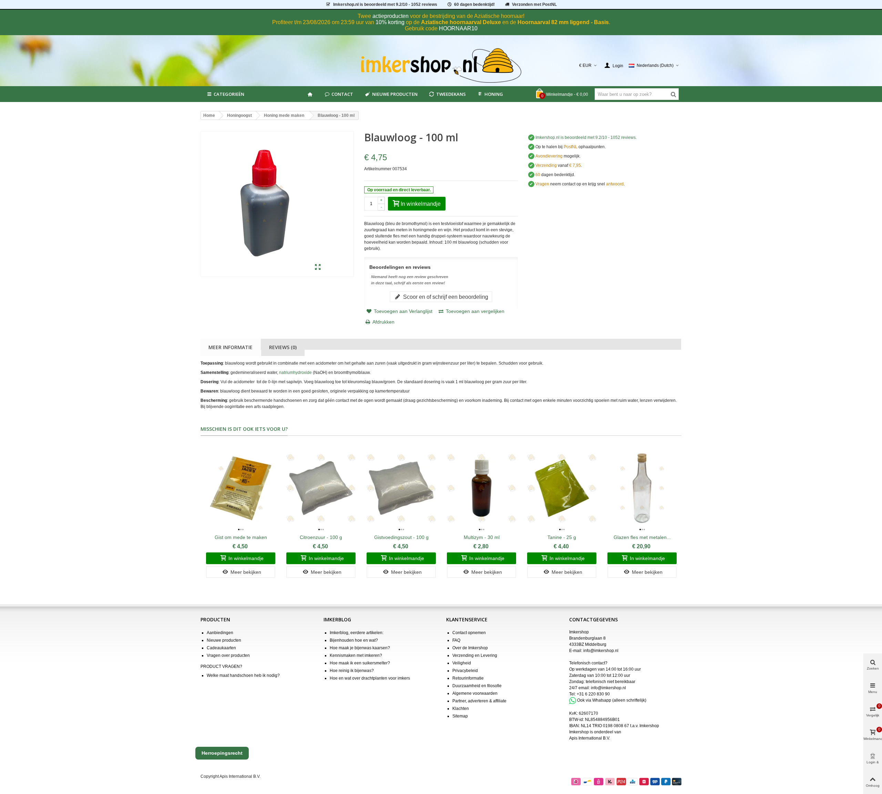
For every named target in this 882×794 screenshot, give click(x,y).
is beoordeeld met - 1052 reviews (385, 4)
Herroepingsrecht (222, 753)
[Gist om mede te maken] (240, 488)
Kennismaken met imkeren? (356, 655)
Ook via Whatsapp (594, 700)
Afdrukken (383, 322)
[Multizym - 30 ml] (481, 488)
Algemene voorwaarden (475, 693)
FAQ (456, 640)
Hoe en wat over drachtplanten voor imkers (370, 678)
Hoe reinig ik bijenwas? (352, 670)
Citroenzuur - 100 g (321, 537)
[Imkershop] (441, 65)
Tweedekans (451, 94)
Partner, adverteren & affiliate (479, 701)
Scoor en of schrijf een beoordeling (445, 297)
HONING (493, 94)
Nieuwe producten (395, 94)
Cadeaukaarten (221, 647)
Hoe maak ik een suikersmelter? (360, 663)
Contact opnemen (469, 632)
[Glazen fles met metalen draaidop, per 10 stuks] (642, 488)
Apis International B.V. (589, 738)
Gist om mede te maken (241, 537)
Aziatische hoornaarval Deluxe (461, 22)
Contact (342, 94)
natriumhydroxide (295, 372)
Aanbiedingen (220, 632)
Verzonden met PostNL (534, 4)
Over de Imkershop (470, 647)
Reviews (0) (283, 347)
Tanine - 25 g (561, 537)
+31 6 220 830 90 (593, 694)
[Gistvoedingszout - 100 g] (401, 488)
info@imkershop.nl (600, 650)
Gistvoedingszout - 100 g (401, 537)
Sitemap (460, 716)
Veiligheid (461, 663)
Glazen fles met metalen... (642, 537)
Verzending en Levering (474, 655)
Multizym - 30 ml (482, 537)
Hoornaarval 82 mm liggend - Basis (563, 22)
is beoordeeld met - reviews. (586, 137)
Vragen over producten (228, 655)
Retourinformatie (468, 678)
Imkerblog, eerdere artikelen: (356, 632)
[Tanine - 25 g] (561, 488)
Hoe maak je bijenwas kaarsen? (360, 647)
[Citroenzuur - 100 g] (321, 488)
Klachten (460, 708)
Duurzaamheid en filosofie (477, 685)
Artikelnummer (377, 168)
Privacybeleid (465, 670)
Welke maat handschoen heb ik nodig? (243, 675)
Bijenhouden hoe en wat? (354, 640)
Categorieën (229, 94)
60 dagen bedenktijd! (474, 4)
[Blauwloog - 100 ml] (317, 267)
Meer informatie (230, 347)
